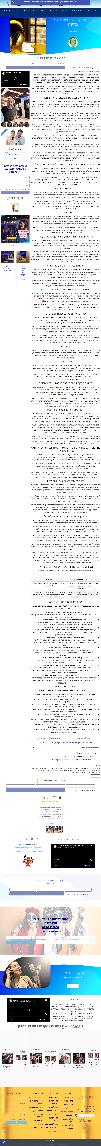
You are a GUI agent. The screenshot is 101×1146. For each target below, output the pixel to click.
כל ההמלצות (96, 776)
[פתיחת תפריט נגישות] (3, 1142)
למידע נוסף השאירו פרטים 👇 (87, 753)
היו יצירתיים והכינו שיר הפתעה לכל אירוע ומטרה (81, 756)
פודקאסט (43, 10)
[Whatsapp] (8, 4)
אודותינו (70, 1129)
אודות (88, 10)
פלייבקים (8, 10)
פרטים (15, 158)
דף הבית (98, 71)
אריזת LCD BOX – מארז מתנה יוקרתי (23, 270)
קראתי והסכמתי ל (82, 67)
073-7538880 (11, 168)
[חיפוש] (76, 1115)
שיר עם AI (64, 10)
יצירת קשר (45, 15)
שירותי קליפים (54, 1094)
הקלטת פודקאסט (67, 1112)
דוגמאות (34, 10)
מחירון (25, 10)
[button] (54, 738)
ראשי (96, 10)
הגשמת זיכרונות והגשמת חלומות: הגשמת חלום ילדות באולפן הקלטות (74, 760)
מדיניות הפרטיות (76, 67)
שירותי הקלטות (77, 10)
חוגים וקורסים (56, 15)
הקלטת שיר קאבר (67, 1125)
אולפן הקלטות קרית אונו (7, 268)
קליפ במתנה (54, 10)
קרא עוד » (23, 279)
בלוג (17, 10)
